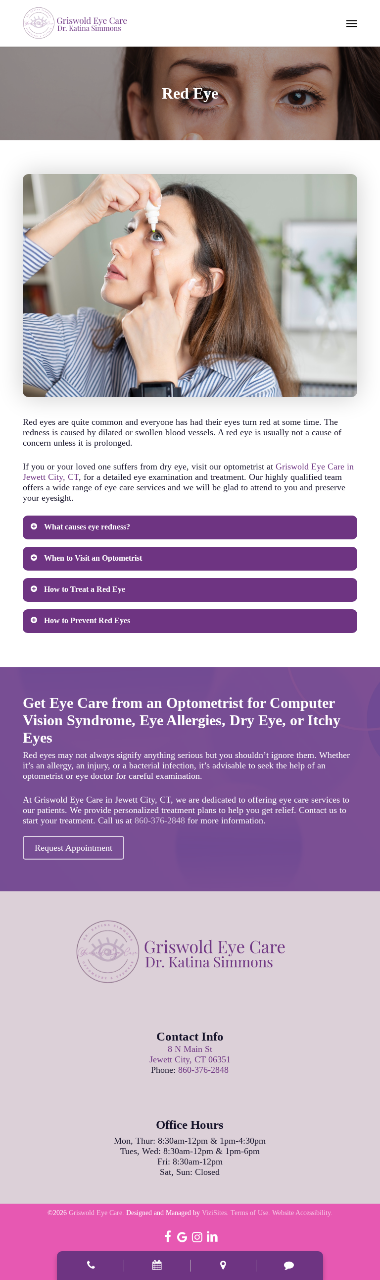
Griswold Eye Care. (96, 1213)
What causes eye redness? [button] (87, 527)
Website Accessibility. (302, 1213)
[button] (351, 23)
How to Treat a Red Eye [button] (84, 589)
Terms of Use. (250, 1213)
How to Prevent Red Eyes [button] (87, 620)
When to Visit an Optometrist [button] (93, 558)
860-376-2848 (160, 820)
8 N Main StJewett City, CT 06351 (190, 1054)
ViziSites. (215, 1213)
